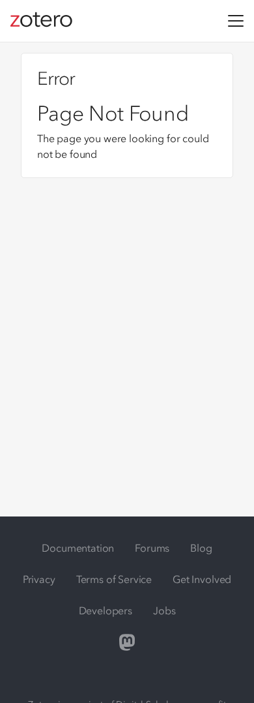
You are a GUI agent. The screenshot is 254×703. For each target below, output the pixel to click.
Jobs (164, 610)
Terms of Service (114, 579)
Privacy (39, 579)
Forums (152, 547)
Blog (201, 547)
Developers (105, 610)
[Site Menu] (236, 21)
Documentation (78, 547)
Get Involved (202, 579)
